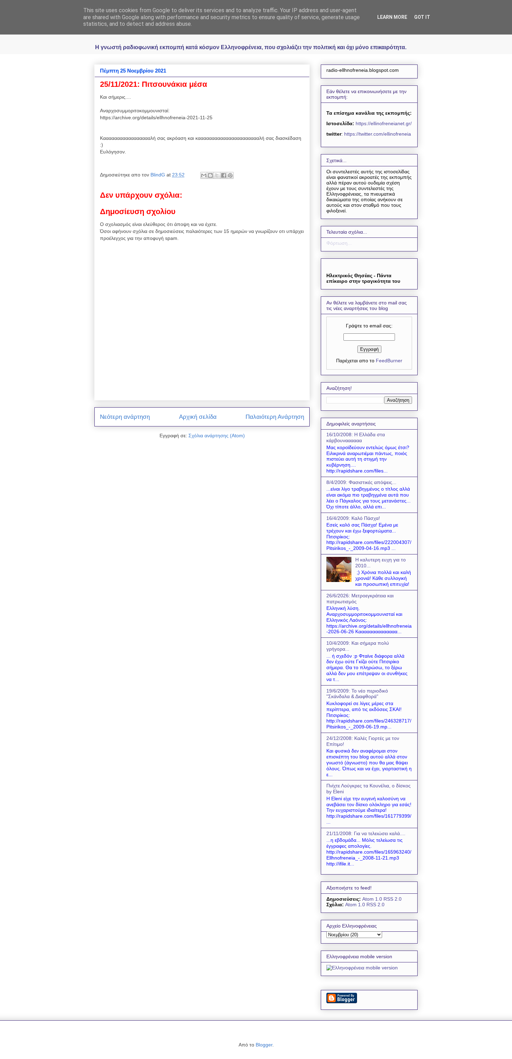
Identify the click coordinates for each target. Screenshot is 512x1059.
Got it (422, 17)
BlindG (158, 174)
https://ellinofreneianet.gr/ (383, 123)
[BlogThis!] (210, 175)
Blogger (264, 1044)
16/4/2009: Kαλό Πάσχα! (353, 518)
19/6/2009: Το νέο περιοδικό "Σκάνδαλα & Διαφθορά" (357, 693)
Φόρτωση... (339, 243)
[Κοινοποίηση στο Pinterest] (230, 175)
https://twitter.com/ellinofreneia (377, 134)
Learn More (392, 17)
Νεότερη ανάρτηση (125, 417)
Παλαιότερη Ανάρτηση (275, 417)
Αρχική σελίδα (198, 417)
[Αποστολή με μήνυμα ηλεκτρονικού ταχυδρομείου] (203, 175)
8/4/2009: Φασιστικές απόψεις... (361, 482)
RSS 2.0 (392, 899)
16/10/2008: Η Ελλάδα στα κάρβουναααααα (355, 437)
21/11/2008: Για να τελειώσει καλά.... (365, 833)
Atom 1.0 (372, 899)
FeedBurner (389, 360)
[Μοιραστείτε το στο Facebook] (223, 175)
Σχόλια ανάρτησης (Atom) (216, 435)
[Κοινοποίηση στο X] (217, 175)
